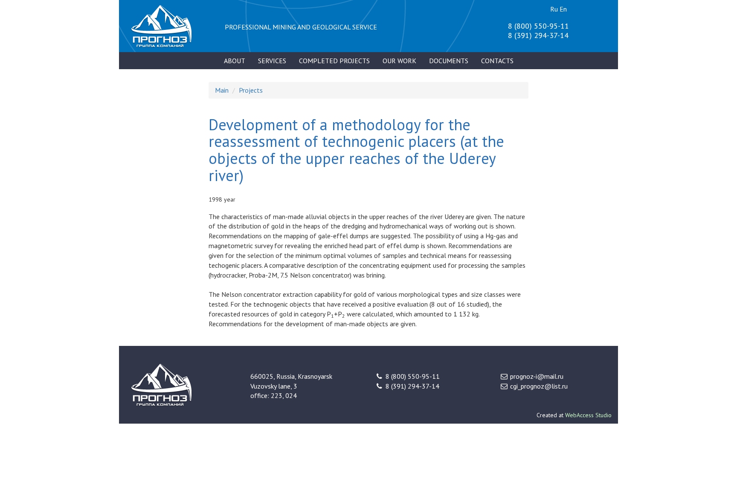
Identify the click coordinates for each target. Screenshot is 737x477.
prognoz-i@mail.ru (536, 376)
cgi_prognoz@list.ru (539, 386)
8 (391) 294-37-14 (538, 35)
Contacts (497, 60)
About (234, 60)
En (563, 9)
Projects (251, 90)
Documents (448, 60)
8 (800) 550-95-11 (538, 26)
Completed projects (334, 60)
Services (272, 60)
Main (222, 90)
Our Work (399, 60)
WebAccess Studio (588, 415)
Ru (554, 9)
